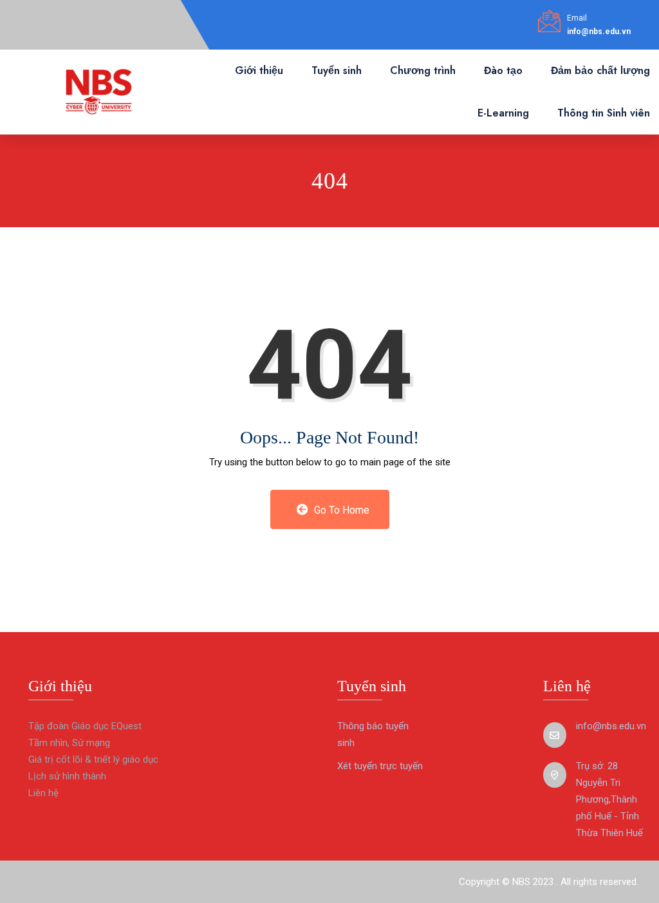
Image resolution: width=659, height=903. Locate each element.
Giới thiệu (259, 70)
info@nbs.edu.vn (599, 31)
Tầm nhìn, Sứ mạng (69, 743)
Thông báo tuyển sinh (373, 734)
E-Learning (503, 113)
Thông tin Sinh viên (603, 113)
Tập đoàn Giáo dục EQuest (85, 726)
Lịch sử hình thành (67, 776)
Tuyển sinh (336, 70)
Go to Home (340, 510)
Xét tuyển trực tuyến (380, 766)
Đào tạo (503, 70)
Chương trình (423, 70)
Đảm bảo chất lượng (600, 70)
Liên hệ (43, 793)
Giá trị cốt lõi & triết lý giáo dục (93, 759)
